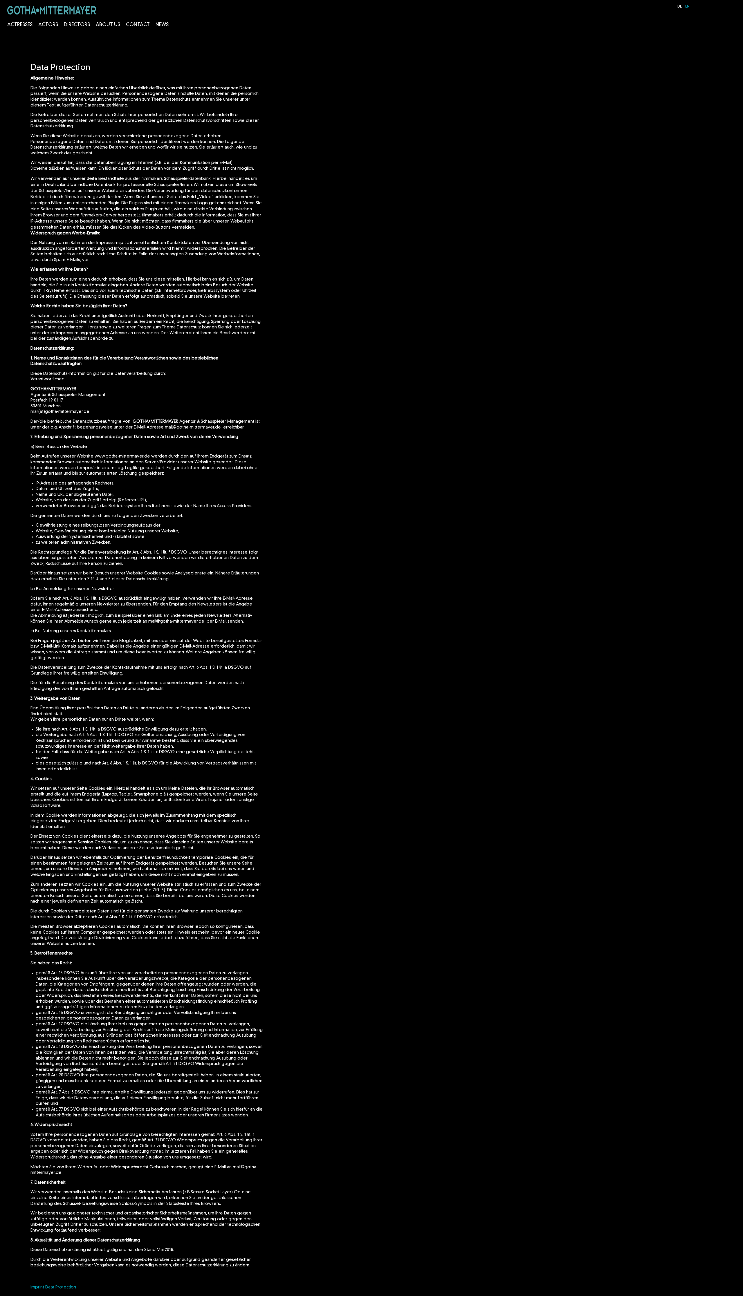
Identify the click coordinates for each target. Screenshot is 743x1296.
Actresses (20, 25)
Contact (138, 25)
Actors (48, 25)
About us (108, 25)
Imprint (37, 1287)
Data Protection (60, 1287)
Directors (77, 25)
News (162, 25)
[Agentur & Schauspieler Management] (51, 10)
